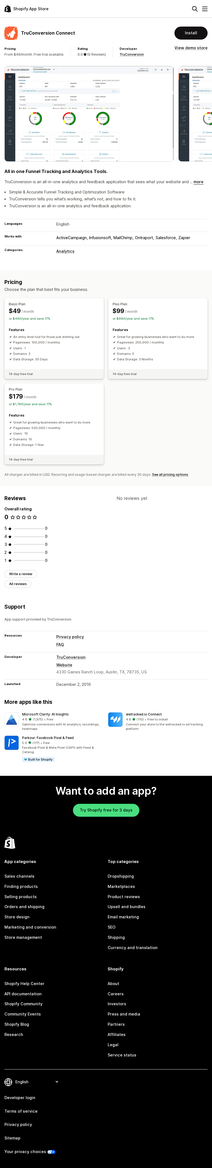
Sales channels (19, 876)
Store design (17, 916)
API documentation (23, 993)
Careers (116, 993)
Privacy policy (70, 636)
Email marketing (123, 916)
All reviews (18, 584)
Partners (116, 1024)
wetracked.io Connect (144, 714)
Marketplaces (121, 886)
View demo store (191, 47)
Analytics (65, 251)
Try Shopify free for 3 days (106, 810)
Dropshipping (121, 876)
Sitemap (12, 1138)
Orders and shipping (24, 906)
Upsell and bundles (126, 906)
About (113, 983)
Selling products (20, 896)
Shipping (116, 937)
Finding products (21, 886)
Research (13, 1034)
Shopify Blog (16, 1024)
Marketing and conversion (30, 927)
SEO (111, 927)
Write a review (20, 574)
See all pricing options (170, 474)
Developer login (19, 1097)
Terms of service (21, 1111)
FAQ (60, 644)
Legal (113, 1044)
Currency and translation (133, 947)
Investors (117, 1003)
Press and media (124, 1014)
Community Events (22, 1014)
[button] (54, 721)
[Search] (195, 9)
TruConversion (132, 54)
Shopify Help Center (24, 983)
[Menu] (205, 9)
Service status (122, 1055)
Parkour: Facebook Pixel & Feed (48, 738)
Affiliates (117, 1034)
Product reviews (124, 896)
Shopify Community (23, 1003)
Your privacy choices (25, 1151)
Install (191, 32)
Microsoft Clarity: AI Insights (45, 714)
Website (64, 665)
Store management (23, 937)
